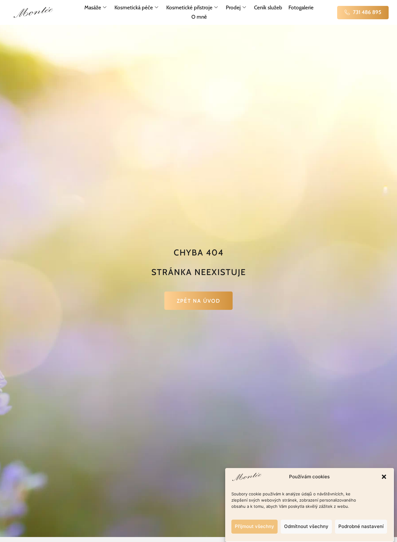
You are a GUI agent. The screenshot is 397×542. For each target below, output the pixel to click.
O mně (199, 17)
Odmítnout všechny (306, 527)
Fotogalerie (301, 7)
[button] (384, 477)
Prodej (233, 7)
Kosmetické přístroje (189, 7)
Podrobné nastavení (361, 527)
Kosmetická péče (133, 7)
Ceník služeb (268, 7)
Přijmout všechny (254, 527)
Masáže (92, 7)
